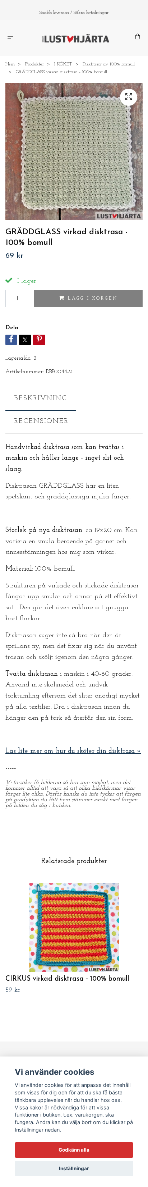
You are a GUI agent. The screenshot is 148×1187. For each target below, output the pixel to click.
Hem (10, 64)
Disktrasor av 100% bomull (109, 64)
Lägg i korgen (92, 298)
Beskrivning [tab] (40, 398)
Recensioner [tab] (41, 421)
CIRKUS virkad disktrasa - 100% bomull (67, 979)
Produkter (34, 64)
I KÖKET (63, 64)
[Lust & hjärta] (76, 38)
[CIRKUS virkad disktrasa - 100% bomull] (74, 927)
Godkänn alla (74, 1150)
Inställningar (74, 1168)
